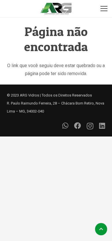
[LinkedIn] (102, 125)
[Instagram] (90, 126)
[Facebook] (77, 125)
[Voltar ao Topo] (101, 229)
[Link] (56, 8)
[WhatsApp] (65, 125)
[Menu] (104, 8)
